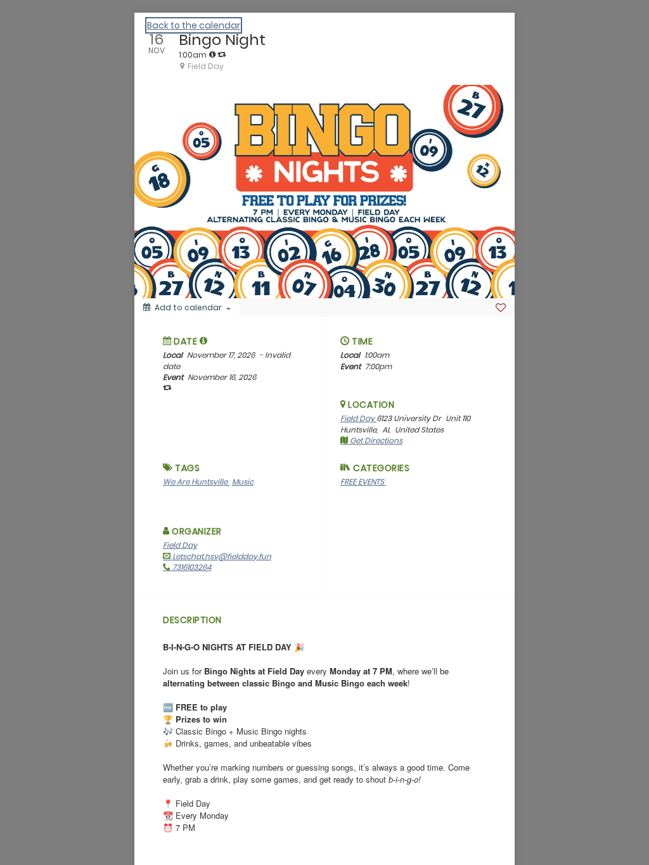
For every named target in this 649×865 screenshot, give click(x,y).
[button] (204, 340)
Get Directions (375, 440)
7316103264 (190, 567)
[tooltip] (212, 54)
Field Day (358, 418)
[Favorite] (500, 307)
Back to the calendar (193, 25)
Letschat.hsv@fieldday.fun (220, 556)
